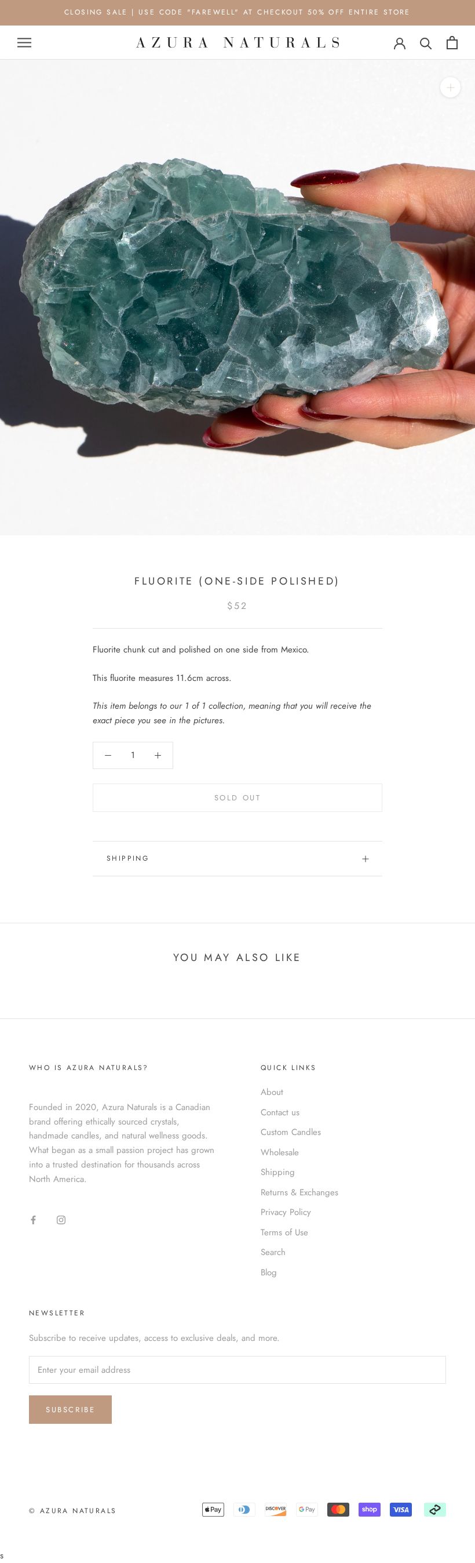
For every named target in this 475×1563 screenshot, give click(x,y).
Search (273, 1252)
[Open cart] (452, 42)
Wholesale (280, 1152)
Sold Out (237, 797)
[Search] (426, 43)
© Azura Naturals (72, 1511)
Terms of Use (284, 1232)
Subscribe (70, 1409)
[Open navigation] (24, 43)
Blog (269, 1272)
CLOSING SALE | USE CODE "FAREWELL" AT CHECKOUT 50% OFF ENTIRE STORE (237, 12)
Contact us (280, 1112)
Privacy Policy (286, 1212)
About (272, 1092)
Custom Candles (291, 1132)
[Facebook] (33, 1219)
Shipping (128, 858)
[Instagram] (61, 1219)
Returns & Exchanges (299, 1192)
